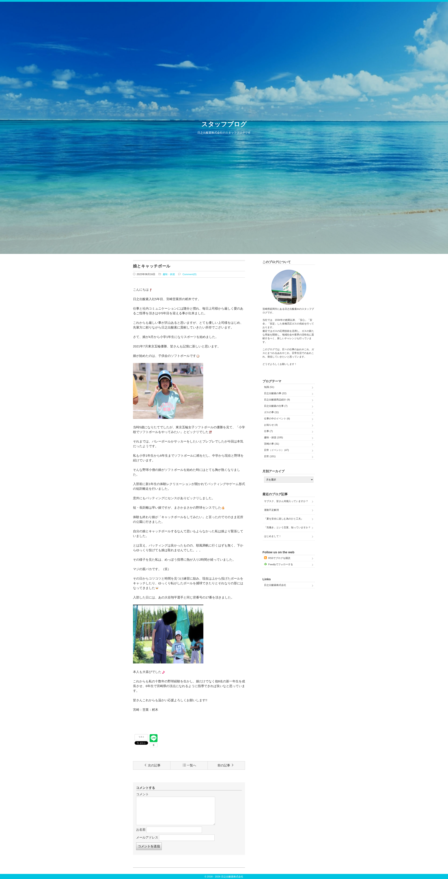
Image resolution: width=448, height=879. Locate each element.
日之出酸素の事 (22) (275, 393)
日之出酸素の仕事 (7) (276, 405)
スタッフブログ (224, 124)
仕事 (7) (268, 431)
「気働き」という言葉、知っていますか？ (287, 527)
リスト (141, 737)
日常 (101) (270, 456)
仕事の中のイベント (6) (277, 418)
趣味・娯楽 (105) (273, 437)
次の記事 (154, 765)
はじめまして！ (272, 536)
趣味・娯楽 (169, 274)
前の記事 (224, 765)
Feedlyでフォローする (280, 564)
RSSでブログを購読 (279, 558)
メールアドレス (147, 837)
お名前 (141, 829)
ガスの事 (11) (271, 412)
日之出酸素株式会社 (275, 585)
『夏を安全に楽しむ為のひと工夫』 (283, 518)
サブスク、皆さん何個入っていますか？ (286, 501)
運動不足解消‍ (271, 509)
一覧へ (191, 765)
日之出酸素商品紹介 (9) (277, 399)
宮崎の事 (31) (271, 443)
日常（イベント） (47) (276, 450)
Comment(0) (190, 274)
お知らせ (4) (271, 424)
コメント (142, 794)
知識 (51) (269, 387)
